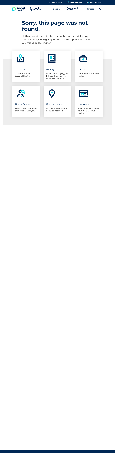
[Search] (100, 9)
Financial (56, 9)
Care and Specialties (35, 9)
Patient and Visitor (72, 9)
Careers (90, 9)
